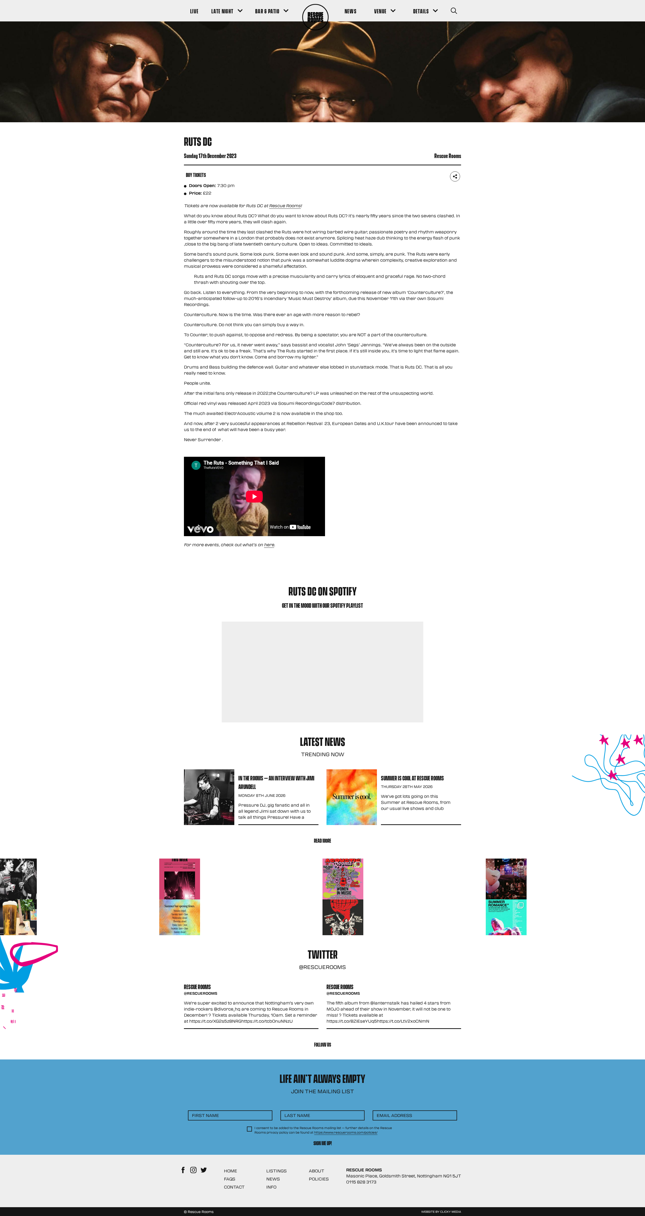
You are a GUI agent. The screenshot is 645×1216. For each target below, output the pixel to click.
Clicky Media (450, 1211)
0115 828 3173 (361, 1182)
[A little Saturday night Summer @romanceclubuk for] (506, 879)
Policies (319, 1179)
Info (271, 1187)
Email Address (394, 1115)
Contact (234, 1187)
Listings (276, 1171)
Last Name (297, 1115)
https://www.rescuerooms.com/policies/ (345, 1132)
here (269, 545)
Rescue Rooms (285, 205)
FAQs (229, 1179)
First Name (205, 1115)
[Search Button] (454, 11)
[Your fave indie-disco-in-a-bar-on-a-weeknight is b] (342, 919)
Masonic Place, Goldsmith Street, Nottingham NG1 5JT (403, 1176)
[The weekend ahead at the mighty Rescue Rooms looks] (179, 879)
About (316, 1171)
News (273, 1179)
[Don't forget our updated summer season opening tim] (179, 919)
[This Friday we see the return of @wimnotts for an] (342, 879)
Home (230, 1171)
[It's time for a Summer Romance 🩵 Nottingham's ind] (506, 919)
